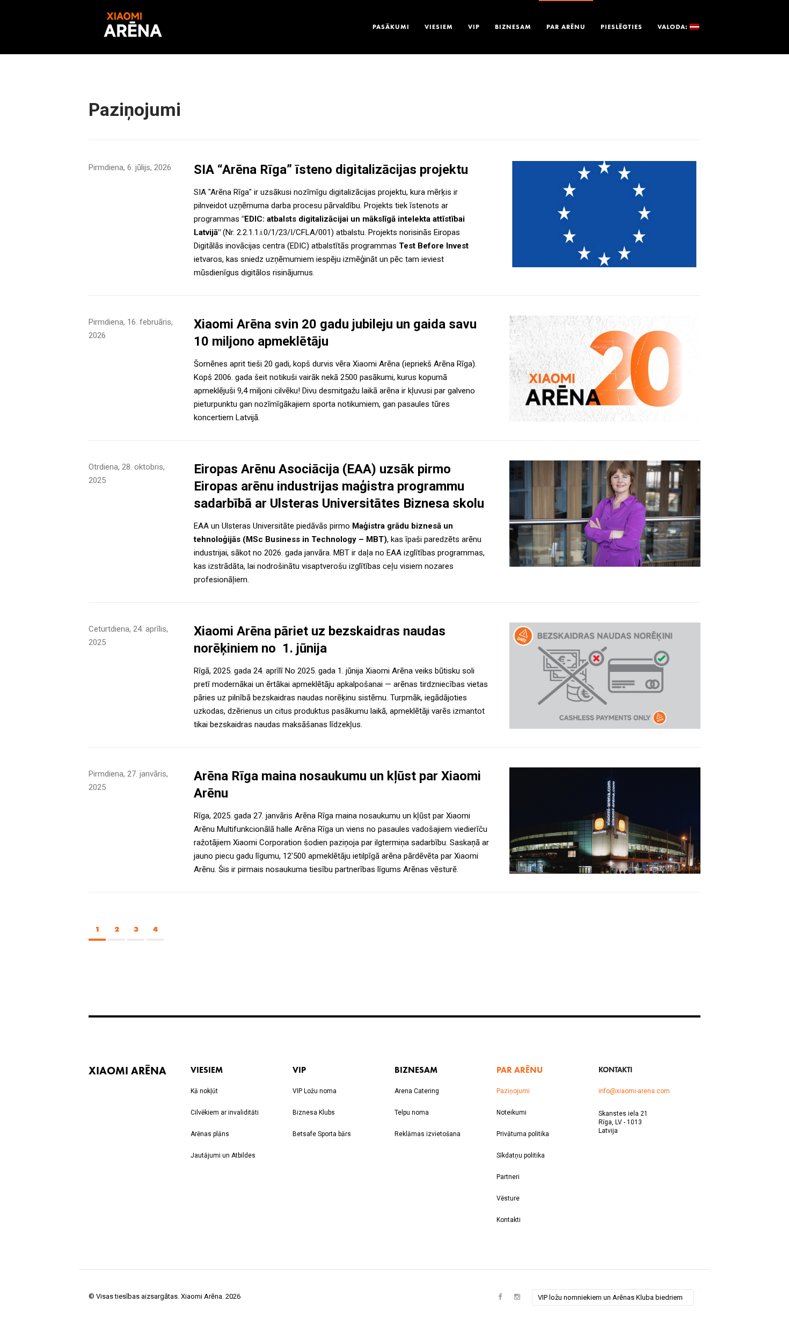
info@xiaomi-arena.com (634, 1091)
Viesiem (439, 27)
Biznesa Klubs (314, 1112)
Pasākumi (391, 27)
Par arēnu (566, 27)
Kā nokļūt (204, 1091)
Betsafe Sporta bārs (322, 1134)
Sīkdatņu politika (520, 1155)
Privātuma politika (522, 1134)
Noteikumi (511, 1112)
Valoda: (674, 27)
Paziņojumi (513, 1091)
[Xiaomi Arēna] (133, 27)
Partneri (508, 1177)
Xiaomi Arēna (127, 1070)
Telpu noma (411, 1112)
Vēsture (508, 1198)
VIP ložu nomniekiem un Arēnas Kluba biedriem (610, 1297)
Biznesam (513, 27)
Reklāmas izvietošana (427, 1134)
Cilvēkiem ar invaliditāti (225, 1112)
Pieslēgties (621, 27)
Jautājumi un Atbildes (223, 1155)
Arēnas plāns (210, 1134)
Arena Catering (416, 1091)
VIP (474, 27)
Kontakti (508, 1220)
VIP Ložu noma (315, 1091)
